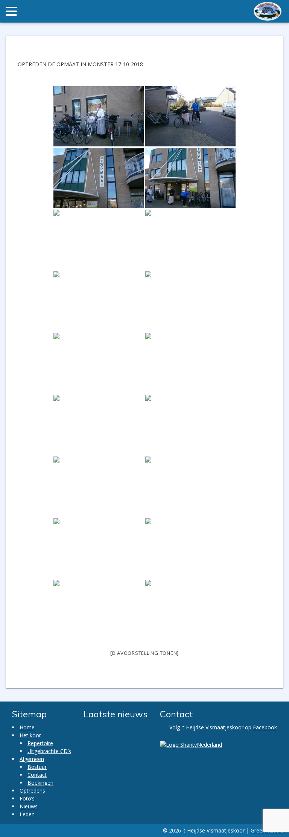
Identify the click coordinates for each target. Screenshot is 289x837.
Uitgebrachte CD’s (49, 751)
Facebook (265, 727)
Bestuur (37, 766)
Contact (37, 774)
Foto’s (27, 798)
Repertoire (40, 743)
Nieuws (29, 806)
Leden (27, 814)
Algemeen (32, 758)
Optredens (32, 790)
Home (27, 727)
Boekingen (40, 782)
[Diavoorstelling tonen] (144, 653)
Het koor (30, 735)
